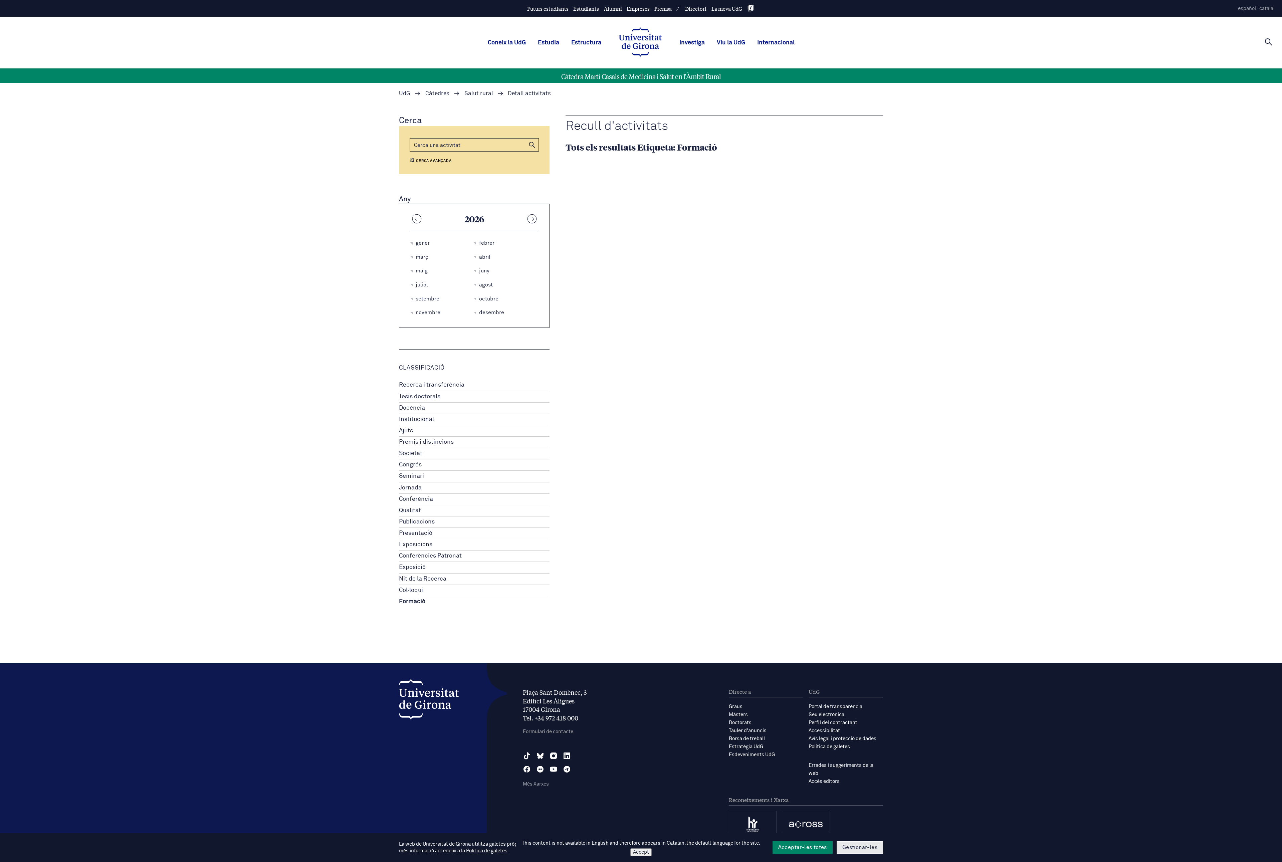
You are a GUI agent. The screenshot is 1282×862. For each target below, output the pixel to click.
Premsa (663, 8)
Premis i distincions (426, 442)
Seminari (411, 476)
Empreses (638, 8)
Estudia (548, 43)
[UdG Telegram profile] (567, 769)
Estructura (586, 43)
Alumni (613, 8)
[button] (532, 145)
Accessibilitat (824, 730)
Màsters (738, 714)
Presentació (415, 533)
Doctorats (740, 722)
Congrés (410, 465)
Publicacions (417, 522)
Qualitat (410, 510)
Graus (735, 706)
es (1247, 8)
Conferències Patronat (430, 556)
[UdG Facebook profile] (527, 769)
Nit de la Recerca (422, 579)
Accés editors (824, 781)
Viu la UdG (731, 43)
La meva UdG (726, 8)
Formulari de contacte (548, 731)
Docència (412, 408)
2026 (474, 218)
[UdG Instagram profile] (554, 756)
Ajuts (406, 431)
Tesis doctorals (419, 397)
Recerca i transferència (431, 385)
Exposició (412, 567)
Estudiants (586, 8)
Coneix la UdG (507, 43)
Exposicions (415, 545)
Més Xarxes (536, 784)
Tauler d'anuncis (748, 730)
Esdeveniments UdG (752, 754)
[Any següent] (532, 218)
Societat (410, 453)
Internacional (776, 43)
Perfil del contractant (833, 722)
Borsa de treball (747, 738)
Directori (695, 8)
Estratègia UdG (746, 746)
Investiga (692, 43)
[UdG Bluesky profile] (540, 756)
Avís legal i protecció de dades (842, 738)
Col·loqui (411, 590)
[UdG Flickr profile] (540, 769)
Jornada (410, 488)
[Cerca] (1268, 42)
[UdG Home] (640, 42)
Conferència (416, 499)
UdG (404, 93)
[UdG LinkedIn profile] (567, 756)
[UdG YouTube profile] (554, 769)
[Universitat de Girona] (429, 701)
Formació (412, 602)
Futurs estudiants (548, 8)
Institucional (416, 419)
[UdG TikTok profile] (527, 756)
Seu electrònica (826, 714)
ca (1266, 8)
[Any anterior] (416, 218)
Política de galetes (829, 746)
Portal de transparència (835, 706)
